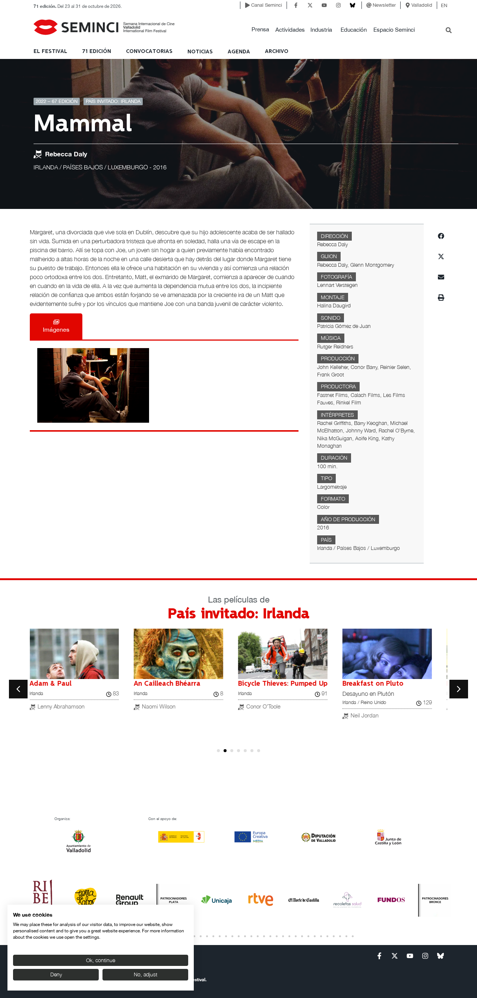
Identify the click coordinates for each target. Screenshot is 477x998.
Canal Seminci (266, 5)
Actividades (290, 29)
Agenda (239, 51)
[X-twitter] (310, 5)
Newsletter (384, 5)
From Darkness (374, 684)
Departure (53, 684)
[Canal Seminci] (247, 5)
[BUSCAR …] (449, 31)
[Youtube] (324, 5)
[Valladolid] (407, 5)
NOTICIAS (200, 51)
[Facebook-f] (296, 5)
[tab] (56, 326)
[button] (260, 29)
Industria (321, 29)
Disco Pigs (158, 684)
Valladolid (421, 5)
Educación (354, 29)
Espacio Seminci (394, 29)
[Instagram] (338, 5)
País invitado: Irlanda (113, 101)
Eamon (257, 684)
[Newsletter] (369, 5)
